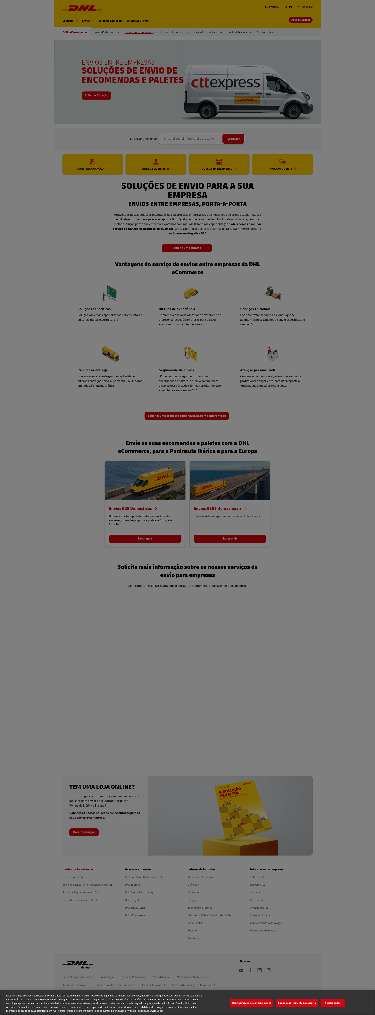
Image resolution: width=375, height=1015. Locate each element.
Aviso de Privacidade (138, 1010)
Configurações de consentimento (251, 1003)
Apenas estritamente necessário (297, 1003)
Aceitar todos (332, 1003)
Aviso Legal (156, 1010)
